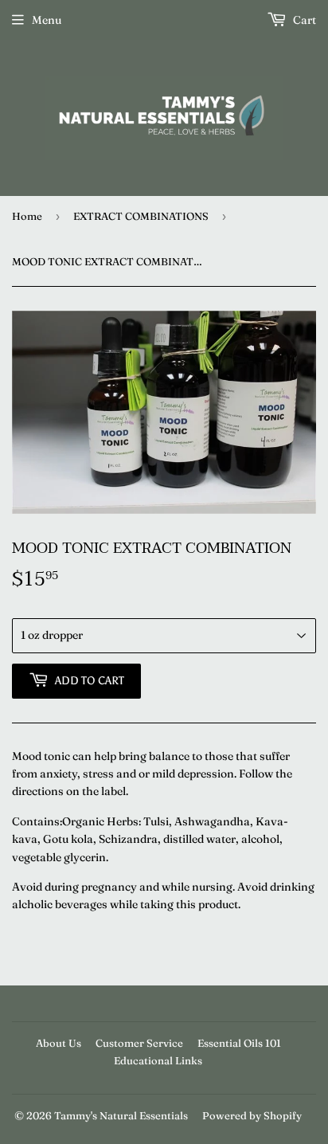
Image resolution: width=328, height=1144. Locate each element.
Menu (46, 20)
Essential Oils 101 (239, 1042)
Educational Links (158, 1060)
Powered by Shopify (252, 1115)
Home (27, 216)
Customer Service (139, 1042)
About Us (58, 1042)
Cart (303, 20)
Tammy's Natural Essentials (121, 1115)
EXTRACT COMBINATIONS (141, 216)
